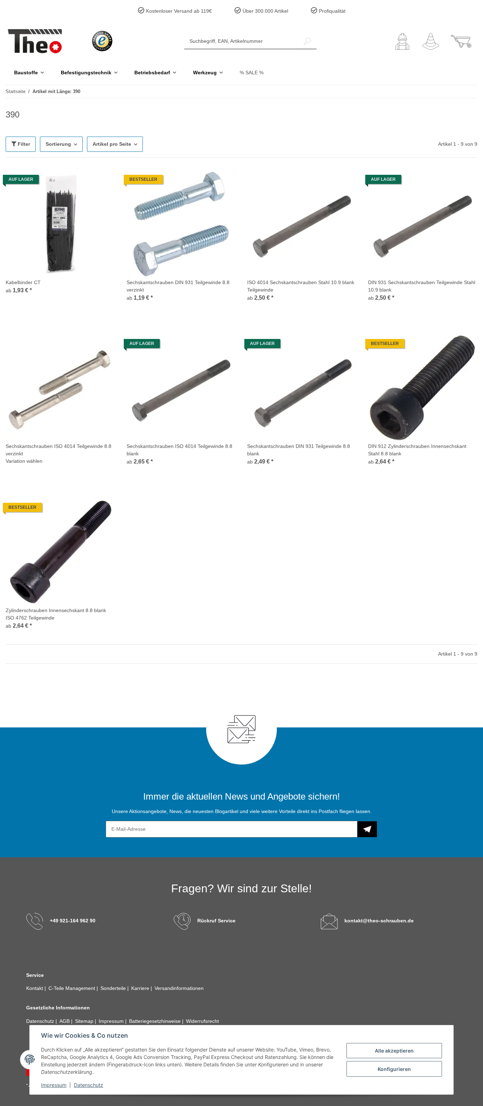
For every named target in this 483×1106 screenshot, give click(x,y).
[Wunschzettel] (431, 41)
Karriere (141, 988)
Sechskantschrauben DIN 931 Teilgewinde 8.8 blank (298, 449)
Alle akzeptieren (394, 1051)
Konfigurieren (394, 1069)
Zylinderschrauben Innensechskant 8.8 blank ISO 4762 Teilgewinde (56, 614)
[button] (402, 41)
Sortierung (58, 144)
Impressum (53, 1085)
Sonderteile (113, 988)
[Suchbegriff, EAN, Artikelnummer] (307, 41)
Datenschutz (88, 1085)
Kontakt (35, 988)
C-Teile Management (72, 988)
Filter (23, 144)
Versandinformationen (179, 988)
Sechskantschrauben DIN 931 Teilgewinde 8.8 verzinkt (178, 286)
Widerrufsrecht (202, 1021)
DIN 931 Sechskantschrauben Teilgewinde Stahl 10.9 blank (421, 286)
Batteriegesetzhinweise (155, 1021)
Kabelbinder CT (23, 282)
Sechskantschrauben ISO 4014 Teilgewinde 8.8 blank (179, 449)
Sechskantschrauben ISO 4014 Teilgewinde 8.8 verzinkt (58, 449)
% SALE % (251, 72)
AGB (65, 1021)
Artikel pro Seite (112, 144)
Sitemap (85, 1021)
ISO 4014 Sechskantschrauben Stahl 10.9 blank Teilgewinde (300, 286)
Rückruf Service (216, 920)
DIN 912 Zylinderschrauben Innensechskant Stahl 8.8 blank (417, 449)
